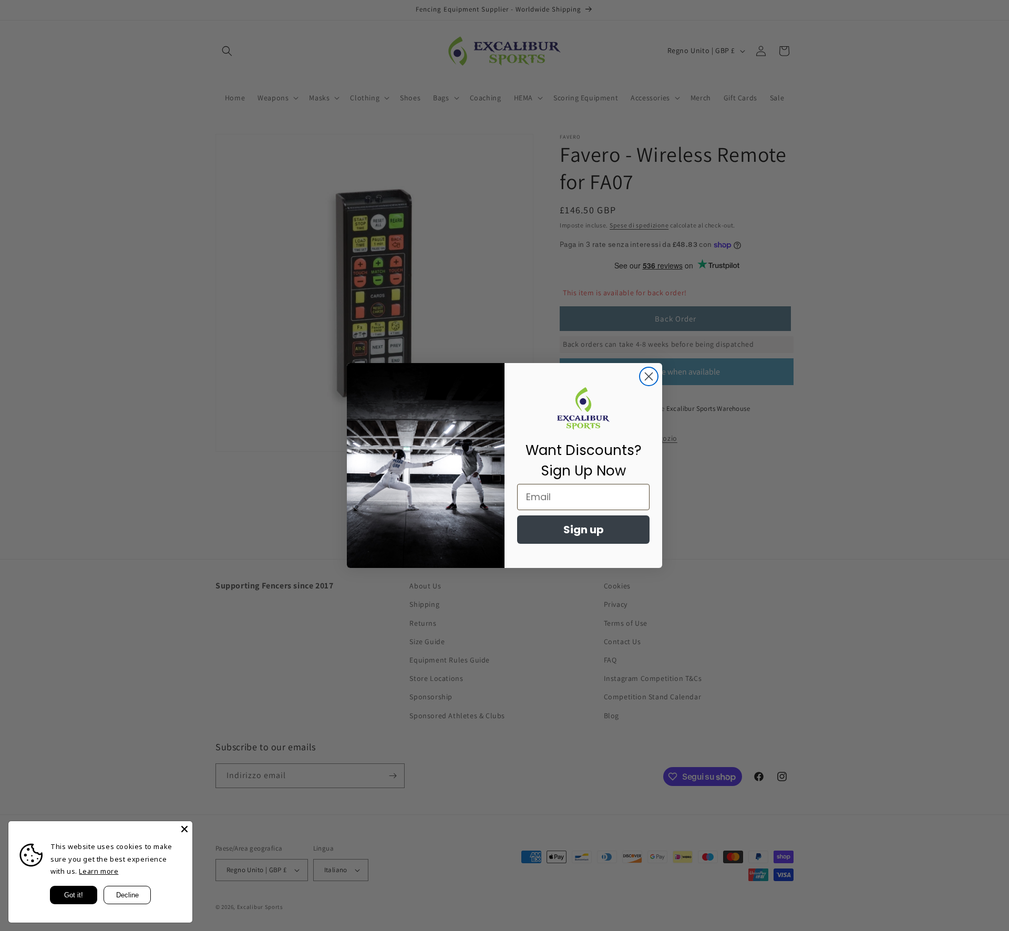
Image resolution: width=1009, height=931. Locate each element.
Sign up (583, 529)
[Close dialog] (649, 376)
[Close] (184, 829)
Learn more (98, 871)
